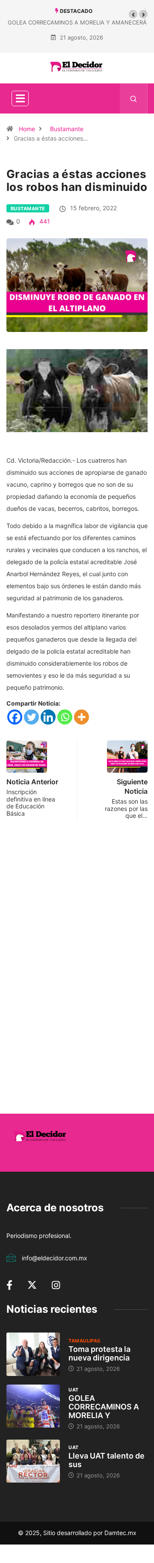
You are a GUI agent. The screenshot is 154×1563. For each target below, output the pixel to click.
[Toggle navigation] (20, 98)
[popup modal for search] (134, 98)
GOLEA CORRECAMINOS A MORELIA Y (103, 1407)
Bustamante (66, 128)
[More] (81, 717)
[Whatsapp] (64, 717)
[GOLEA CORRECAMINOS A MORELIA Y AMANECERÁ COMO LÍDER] (33, 1406)
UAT (73, 1390)
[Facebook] (14, 717)
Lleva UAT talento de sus (106, 1460)
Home (27, 128)
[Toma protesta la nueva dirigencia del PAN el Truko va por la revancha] (33, 1354)
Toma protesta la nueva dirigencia (99, 1353)
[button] (133, 14)
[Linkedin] (48, 717)
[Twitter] (31, 717)
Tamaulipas (84, 1341)
